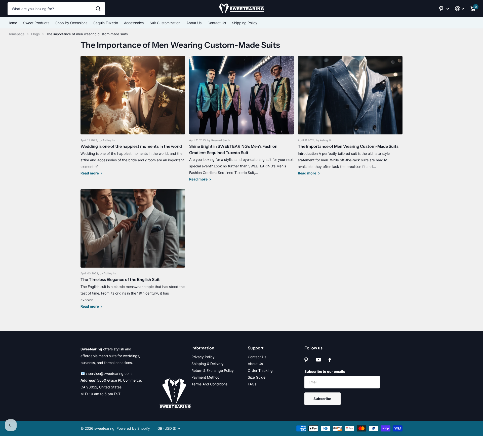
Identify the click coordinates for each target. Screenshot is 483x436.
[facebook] (330, 360)
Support (256, 347)
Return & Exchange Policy (212, 370)
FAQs (252, 384)
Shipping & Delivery (207, 363)
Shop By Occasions (71, 23)
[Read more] (444, 8)
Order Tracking (260, 370)
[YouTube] (318, 359)
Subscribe (322, 398)
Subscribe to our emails (324, 371)
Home (12, 23)
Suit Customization (165, 23)
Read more (90, 173)
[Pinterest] (306, 359)
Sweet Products (36, 23)
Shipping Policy (244, 23)
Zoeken (98, 8)
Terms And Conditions (209, 384)
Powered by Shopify (133, 428)
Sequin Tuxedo (105, 23)
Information (202, 347)
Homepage (16, 34)
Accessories (134, 23)
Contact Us (217, 23)
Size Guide (256, 377)
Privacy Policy (203, 357)
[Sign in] (459, 8)
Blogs (35, 34)
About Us (194, 23)
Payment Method (205, 377)
